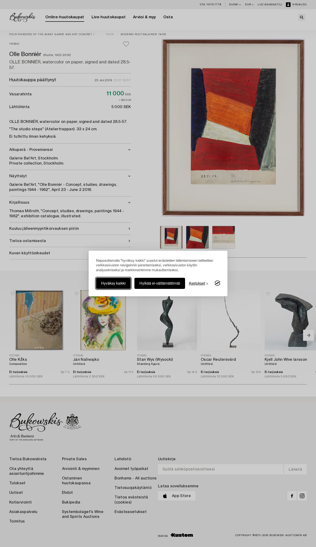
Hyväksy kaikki (113, 283)
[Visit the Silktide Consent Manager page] (217, 283)
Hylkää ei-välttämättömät (159, 283)
